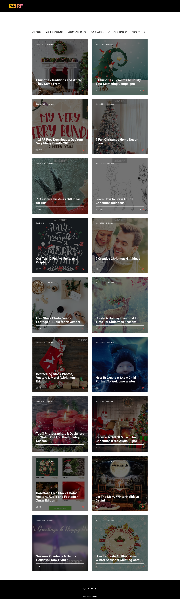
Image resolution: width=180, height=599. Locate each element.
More (134, 32)
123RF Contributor (54, 32)
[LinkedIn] (95, 588)
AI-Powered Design (117, 32)
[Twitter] (92, 588)
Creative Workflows (77, 32)
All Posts (36, 32)
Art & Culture (97, 32)
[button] (144, 32)
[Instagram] (84, 588)
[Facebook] (88, 588)
